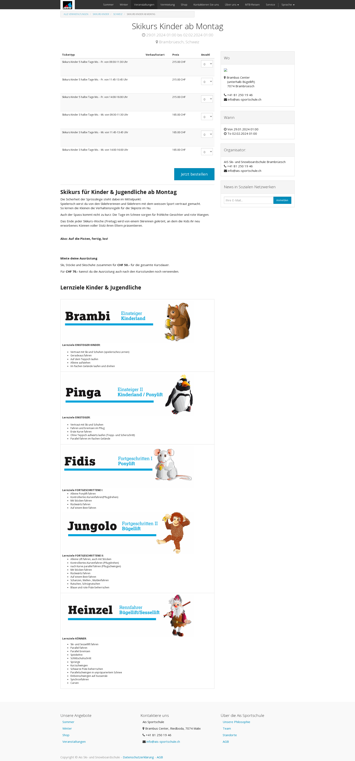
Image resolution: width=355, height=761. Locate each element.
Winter (67, 728)
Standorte (230, 735)
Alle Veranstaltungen (76, 14)
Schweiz (117, 14)
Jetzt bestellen (194, 174)
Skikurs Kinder (101, 14)
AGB (226, 741)
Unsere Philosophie (236, 722)
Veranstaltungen (74, 741)
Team (227, 728)
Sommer (68, 722)
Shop (65, 735)
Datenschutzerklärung (138, 757)
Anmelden (282, 200)
